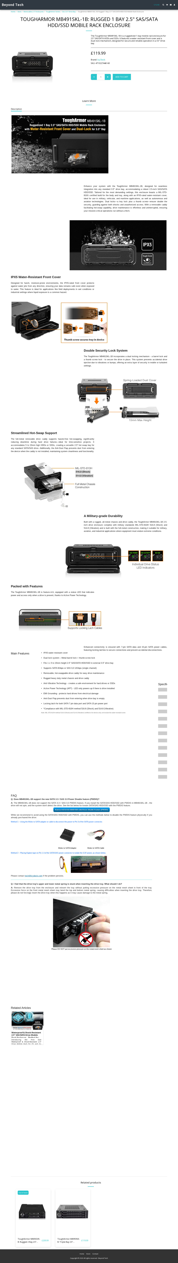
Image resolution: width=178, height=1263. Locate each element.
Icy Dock (101, 59)
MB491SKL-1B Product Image (36, 975)
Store (19, 12)
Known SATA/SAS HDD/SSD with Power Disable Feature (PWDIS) (81, 810)
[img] (33, 1212)
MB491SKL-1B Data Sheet (34, 968)
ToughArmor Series (53, 12)
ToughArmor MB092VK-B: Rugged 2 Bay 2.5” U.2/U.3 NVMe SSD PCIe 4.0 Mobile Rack (29, 1240)
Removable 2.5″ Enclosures (34, 12)
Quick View (33, 1234)
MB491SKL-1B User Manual (35, 971)
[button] (163, 5)
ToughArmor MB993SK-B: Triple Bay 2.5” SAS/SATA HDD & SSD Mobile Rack (68, 1240)
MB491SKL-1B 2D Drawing (34, 978)
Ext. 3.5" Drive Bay (69, 12)
